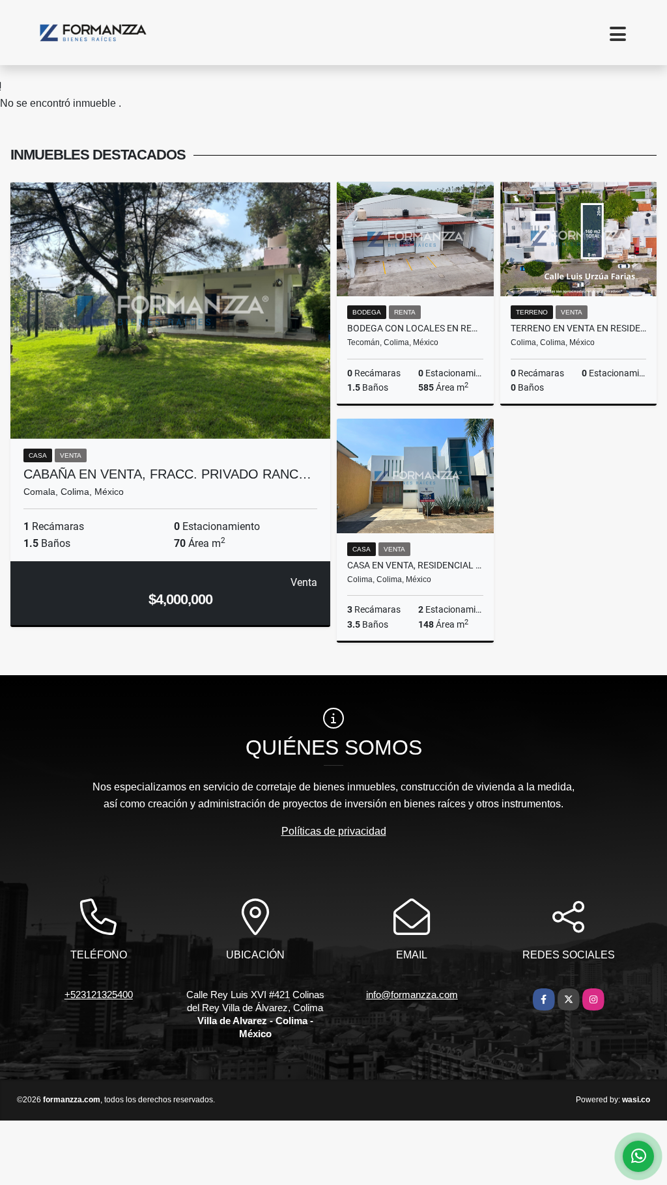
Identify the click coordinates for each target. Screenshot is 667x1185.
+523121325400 (98, 994)
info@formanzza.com (412, 994)
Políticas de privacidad (333, 831)
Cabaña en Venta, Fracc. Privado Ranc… (167, 474)
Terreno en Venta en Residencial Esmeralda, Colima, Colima (579, 328)
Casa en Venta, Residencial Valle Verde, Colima (415, 565)
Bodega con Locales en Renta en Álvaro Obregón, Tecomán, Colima (415, 328)
